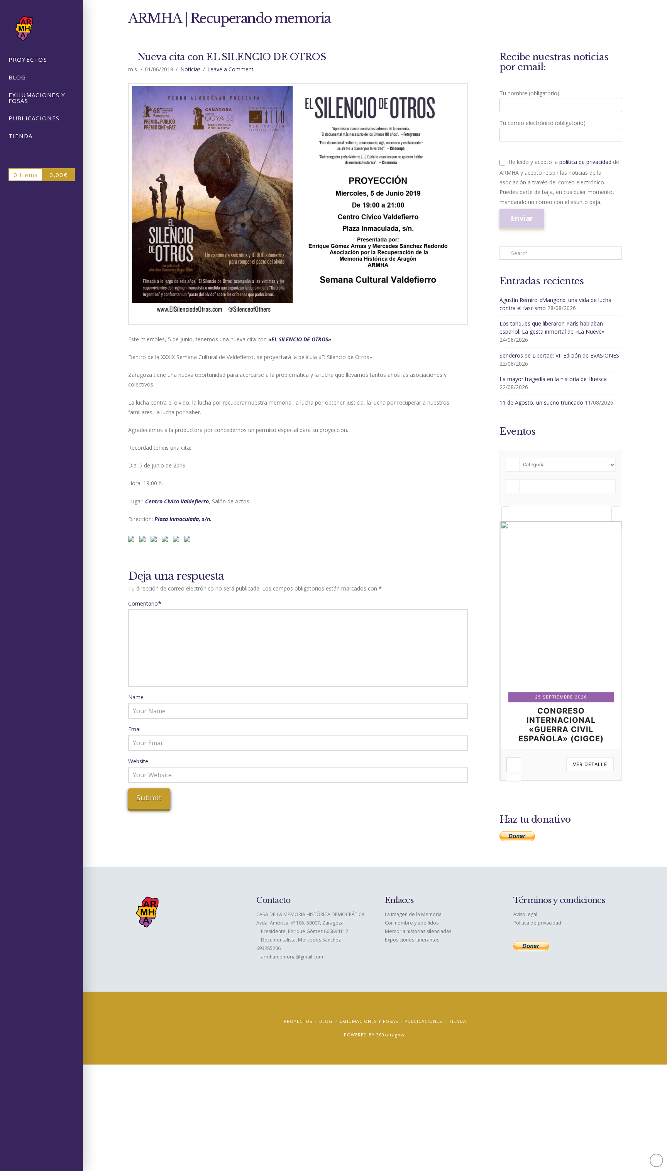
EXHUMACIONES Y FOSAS (369, 1021)
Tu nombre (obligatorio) (529, 93)
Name (136, 697)
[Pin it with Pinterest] (155, 540)
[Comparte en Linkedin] (166, 540)
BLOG (326, 1021)
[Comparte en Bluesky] (177, 540)
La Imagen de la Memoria (413, 914)
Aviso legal (525, 914)
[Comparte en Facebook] (132, 540)
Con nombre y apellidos (411, 923)
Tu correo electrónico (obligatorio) (542, 123)
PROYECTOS (298, 1021)
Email (135, 729)
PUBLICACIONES (423, 1021)
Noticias (190, 69)
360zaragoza (391, 1035)
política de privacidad (585, 161)
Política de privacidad (537, 923)
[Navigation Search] (41, 155)
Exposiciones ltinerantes (412, 939)
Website (138, 761)
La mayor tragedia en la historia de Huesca (553, 379)
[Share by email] (188, 540)
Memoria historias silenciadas (418, 931)
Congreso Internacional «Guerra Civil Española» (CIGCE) (560, 724)
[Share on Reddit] (144, 540)
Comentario (145, 603)
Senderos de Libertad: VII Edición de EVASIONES (559, 355)
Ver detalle (589, 764)
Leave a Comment (230, 69)
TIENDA (457, 1021)
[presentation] (505, 513)
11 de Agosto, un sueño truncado (541, 402)
